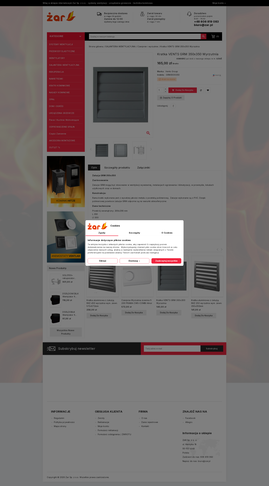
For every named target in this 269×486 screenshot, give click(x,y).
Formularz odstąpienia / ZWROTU (114, 434)
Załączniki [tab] (143, 167)
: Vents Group (171, 71)
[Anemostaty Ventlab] (66, 237)
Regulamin (59, 418)
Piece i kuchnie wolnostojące (64, 120)
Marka (160, 71)
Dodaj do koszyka (182, 90)
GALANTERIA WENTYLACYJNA (64, 65)
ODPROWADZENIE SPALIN (62, 127)
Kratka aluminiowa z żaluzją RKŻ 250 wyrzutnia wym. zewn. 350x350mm (206, 303)
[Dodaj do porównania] (201, 90)
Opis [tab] (94, 167)
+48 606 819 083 (206, 21)
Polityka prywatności (64, 422)
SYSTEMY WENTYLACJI (61, 44)
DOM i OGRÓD (56, 106)
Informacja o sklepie (197, 433)
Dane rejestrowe (150, 422)
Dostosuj (133, 261)
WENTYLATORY (57, 58)
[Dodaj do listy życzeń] (208, 90)
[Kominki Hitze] (66, 181)
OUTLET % (54, 147)
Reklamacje (103, 422)
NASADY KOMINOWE (59, 92)
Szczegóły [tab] (134, 233)
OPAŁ (52, 99)
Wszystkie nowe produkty (66, 332)
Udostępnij (173, 106)
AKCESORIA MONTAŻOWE (62, 140)
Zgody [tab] (101, 233)
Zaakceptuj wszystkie (166, 261)
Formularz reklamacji (108, 430)
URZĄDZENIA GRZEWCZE (61, 113)
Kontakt (145, 426)
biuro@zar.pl (203, 25)
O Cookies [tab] (167, 233)
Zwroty (101, 418)
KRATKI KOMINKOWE (59, 85)
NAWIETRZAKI (56, 79)
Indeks (160, 75)
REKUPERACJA (56, 72)
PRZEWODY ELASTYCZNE (62, 51)
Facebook (190, 418)
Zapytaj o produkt (171, 97)
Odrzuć (102, 261)
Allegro (189, 422)
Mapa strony (60, 426)
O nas (144, 418)
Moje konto (103, 426)
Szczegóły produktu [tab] (117, 167)
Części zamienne (57, 133)
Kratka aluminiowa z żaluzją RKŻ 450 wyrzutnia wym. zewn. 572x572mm (102, 303)
